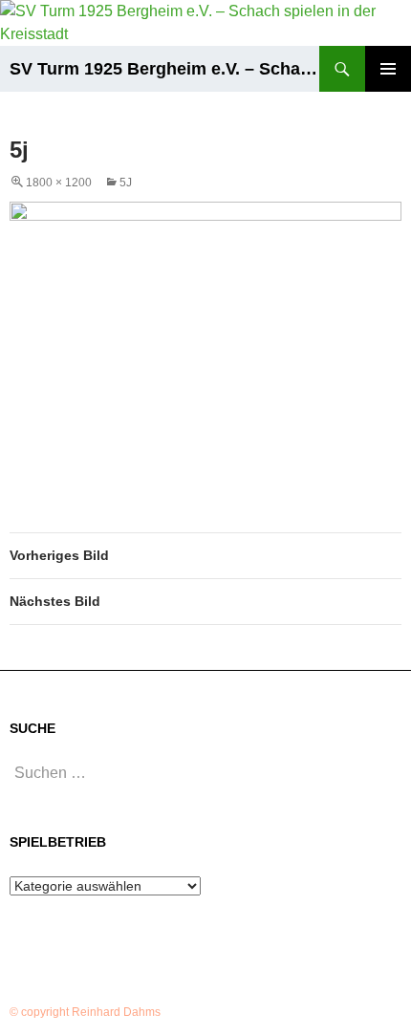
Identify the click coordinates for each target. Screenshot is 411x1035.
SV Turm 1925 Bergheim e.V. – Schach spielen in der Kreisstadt (164, 68)
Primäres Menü (388, 69)
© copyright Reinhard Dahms (85, 1012)
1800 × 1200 (59, 182)
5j (125, 182)
